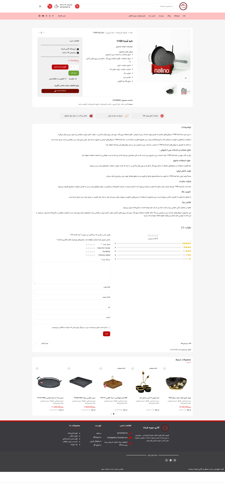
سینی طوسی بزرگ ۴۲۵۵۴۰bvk (84, 398)
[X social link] (49, 16)
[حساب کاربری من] (40, 6)
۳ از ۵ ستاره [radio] (90, 244)
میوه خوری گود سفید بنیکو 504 (180, 398)
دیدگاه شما (105, 259)
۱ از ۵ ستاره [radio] (94, 244)
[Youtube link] (43, 16)
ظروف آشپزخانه (121, 32)
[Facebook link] (52, 16)
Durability (106, 252)
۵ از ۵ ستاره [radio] (86, 244)
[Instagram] (174, 460)
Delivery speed (104, 255)
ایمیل (108, 317)
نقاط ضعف (106, 297)
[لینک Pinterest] (39, 16)
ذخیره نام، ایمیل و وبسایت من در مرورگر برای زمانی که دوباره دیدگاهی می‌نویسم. (80, 327)
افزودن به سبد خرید (60, 67)
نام (109, 307)
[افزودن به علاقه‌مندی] (164, 368)
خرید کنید (74, 73)
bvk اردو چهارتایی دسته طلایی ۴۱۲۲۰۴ (113, 398)
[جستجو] (77, 6)
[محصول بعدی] (39, 33)
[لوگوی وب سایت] (183, 6)
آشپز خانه (124, 104)
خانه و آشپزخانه (105, 104)
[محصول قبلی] (44, 33)
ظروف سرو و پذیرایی (174, 401)
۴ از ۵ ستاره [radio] (88, 244)
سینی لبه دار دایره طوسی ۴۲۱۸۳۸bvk (50, 398)
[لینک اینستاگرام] (46, 16)
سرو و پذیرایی (186, 401)
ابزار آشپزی (110, 32)
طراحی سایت (118, 469)
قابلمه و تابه (83, 104)
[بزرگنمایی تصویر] (186, 78)
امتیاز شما (105, 245)
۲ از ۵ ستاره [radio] (92, 244)
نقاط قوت (106, 287)
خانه (131, 32)
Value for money (103, 248)
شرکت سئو (105, 469)
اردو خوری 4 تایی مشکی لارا (149, 398)
